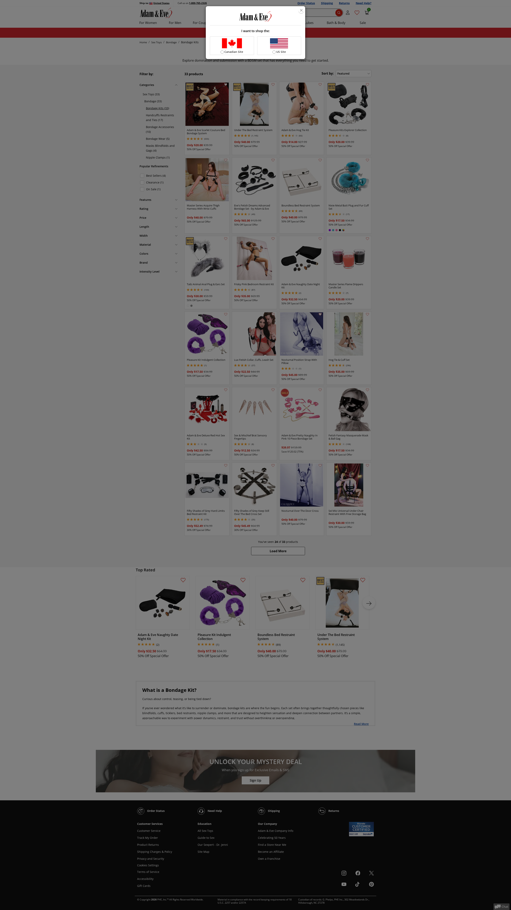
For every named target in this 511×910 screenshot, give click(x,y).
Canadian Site (233, 51)
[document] (255, 32)
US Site (281, 51)
